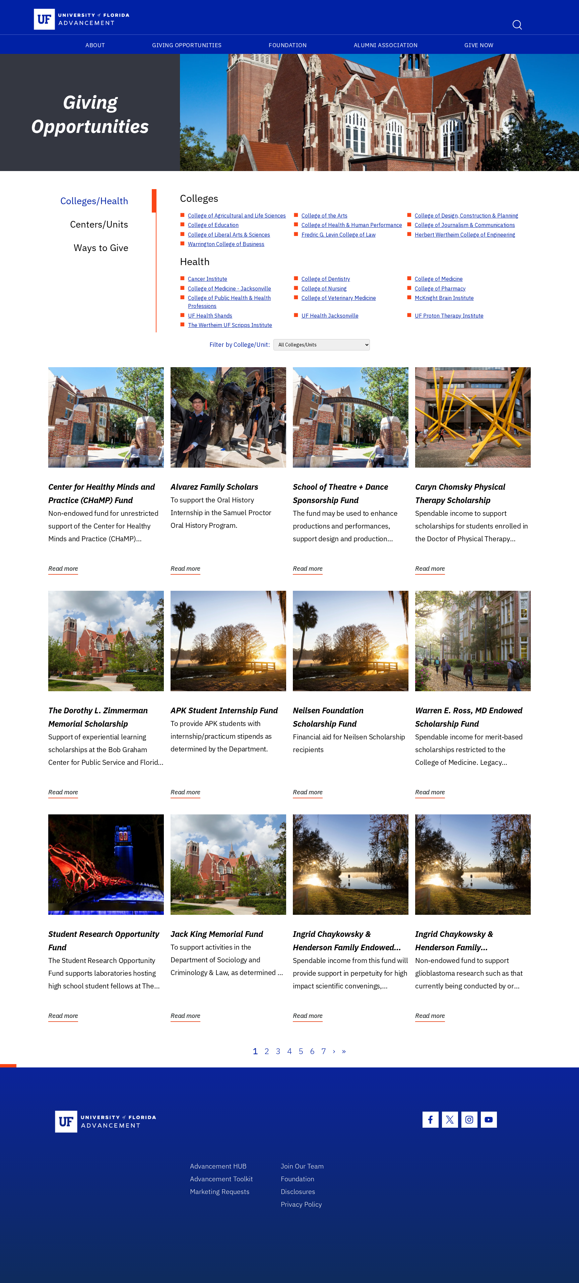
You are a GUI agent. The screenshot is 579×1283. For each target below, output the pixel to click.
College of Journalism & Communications (465, 225)
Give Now (478, 45)
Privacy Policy (301, 1204)
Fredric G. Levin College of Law (339, 234)
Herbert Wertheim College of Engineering (465, 234)
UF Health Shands (210, 315)
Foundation (288, 45)
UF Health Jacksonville (330, 315)
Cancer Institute (207, 278)
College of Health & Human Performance (352, 225)
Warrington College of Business (226, 244)
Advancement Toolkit (221, 1178)
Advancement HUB (218, 1166)
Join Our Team (302, 1166)
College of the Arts (324, 215)
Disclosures (298, 1191)
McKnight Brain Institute (444, 298)
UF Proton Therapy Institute (449, 315)
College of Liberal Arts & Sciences (229, 234)
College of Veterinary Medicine (339, 298)
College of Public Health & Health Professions (229, 302)
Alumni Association (386, 45)
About (95, 45)
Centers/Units (99, 224)
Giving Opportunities (187, 45)
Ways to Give (101, 247)
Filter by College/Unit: (239, 344)
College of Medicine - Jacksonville (229, 288)
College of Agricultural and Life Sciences (237, 215)
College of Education (213, 225)
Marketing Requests (220, 1191)
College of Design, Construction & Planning (466, 215)
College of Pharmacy (440, 288)
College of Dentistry (326, 278)
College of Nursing (324, 288)
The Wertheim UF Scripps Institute (230, 325)
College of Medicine (439, 278)
